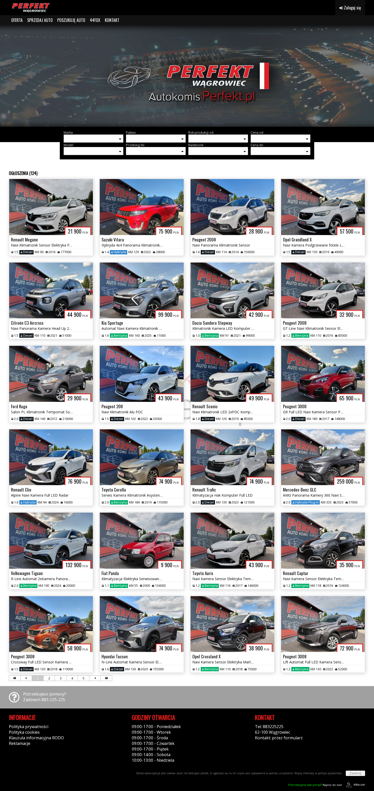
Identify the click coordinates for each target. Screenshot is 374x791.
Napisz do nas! (315, 785)
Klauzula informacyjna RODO (36, 738)
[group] (187, 76)
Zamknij (355, 773)
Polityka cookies (24, 732)
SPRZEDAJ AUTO (40, 20)
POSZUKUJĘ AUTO (71, 20)
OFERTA (17, 20)
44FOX (95, 20)
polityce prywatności (330, 773)
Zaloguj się (352, 8)
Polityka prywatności (28, 726)
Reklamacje (19, 743)
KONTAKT (112, 20)
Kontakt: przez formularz (279, 738)
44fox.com (359, 784)
